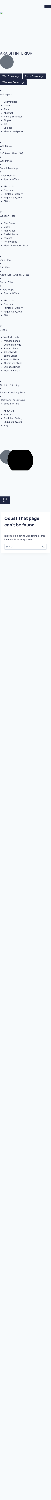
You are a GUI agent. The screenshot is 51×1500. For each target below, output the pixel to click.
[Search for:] (25, 546)
